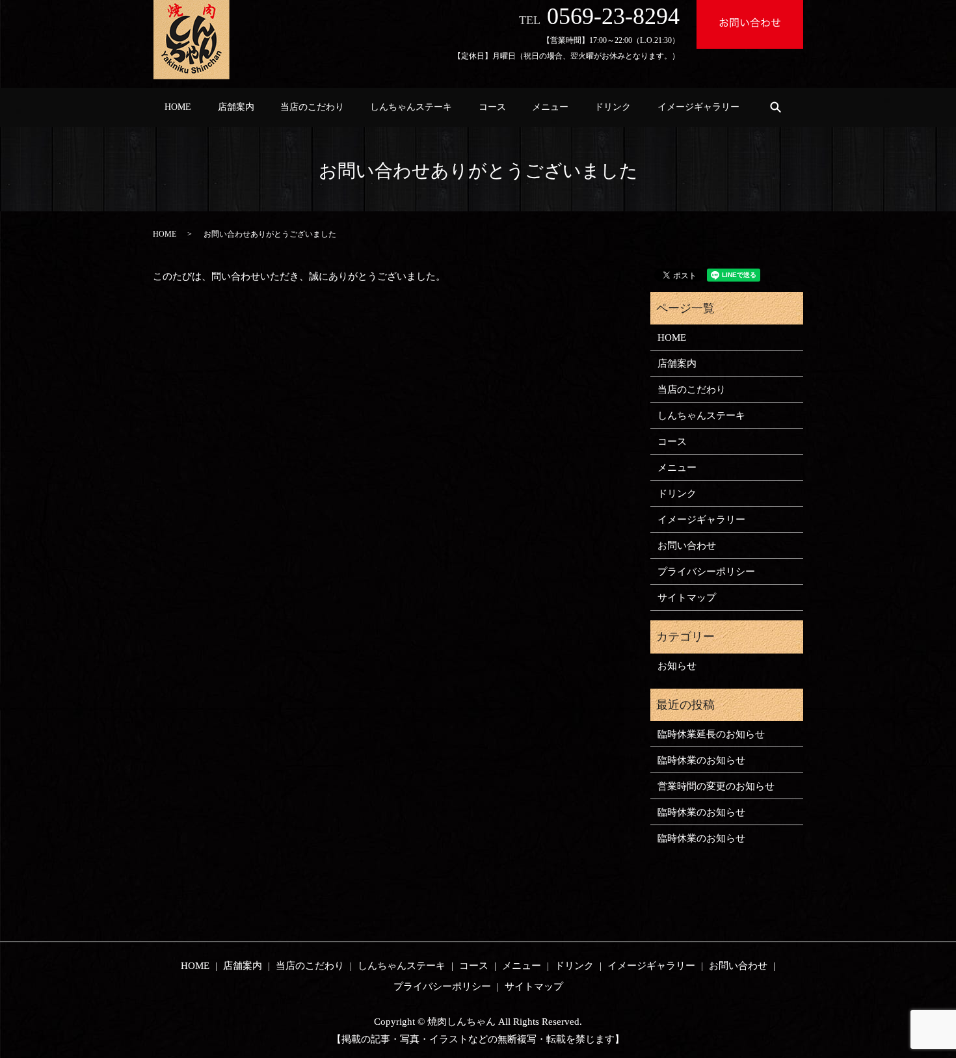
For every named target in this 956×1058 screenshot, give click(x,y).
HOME (178, 107)
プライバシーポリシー (706, 571)
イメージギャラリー (698, 107)
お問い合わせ (686, 545)
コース (492, 107)
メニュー (550, 107)
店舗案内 (236, 107)
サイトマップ (686, 597)
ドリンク (612, 107)
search (775, 106)
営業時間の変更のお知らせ (716, 786)
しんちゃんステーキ (411, 107)
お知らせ (677, 666)
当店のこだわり (312, 107)
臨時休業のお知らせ (701, 760)
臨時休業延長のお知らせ (711, 734)
